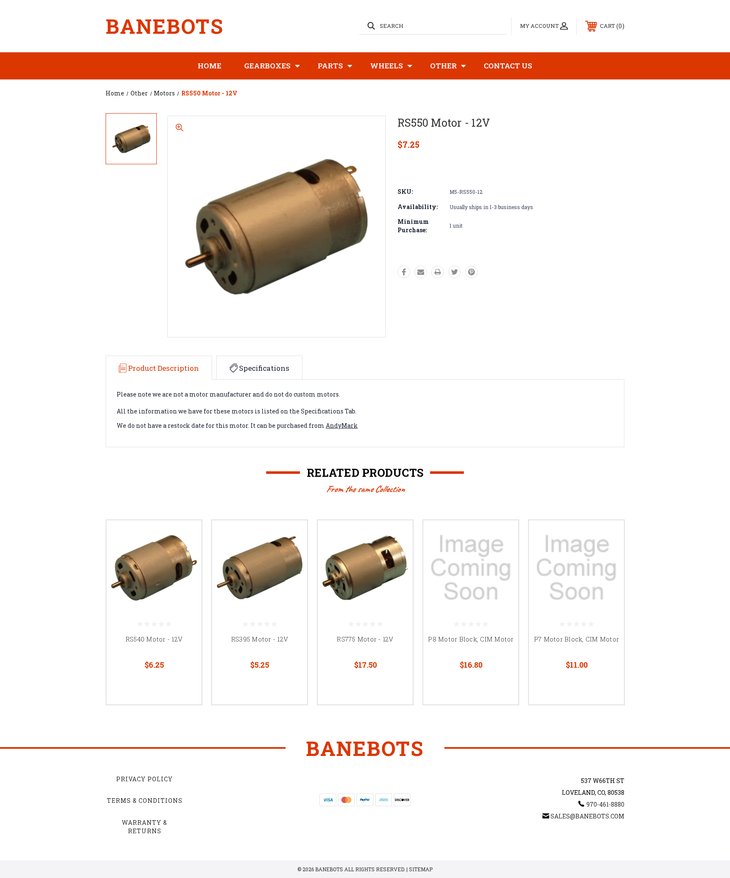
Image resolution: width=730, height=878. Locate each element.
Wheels (386, 66)
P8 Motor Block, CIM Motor (470, 639)
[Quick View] (184, 537)
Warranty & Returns (144, 826)
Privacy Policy (144, 779)
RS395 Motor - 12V (259, 639)
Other (443, 66)
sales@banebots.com (587, 816)
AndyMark (342, 425)
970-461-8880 (605, 804)
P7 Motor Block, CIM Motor (576, 639)
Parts (330, 66)
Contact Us (508, 66)
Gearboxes (267, 66)
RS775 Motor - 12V (365, 639)
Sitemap (421, 869)
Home (209, 66)
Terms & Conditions (144, 800)
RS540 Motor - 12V (153, 639)
